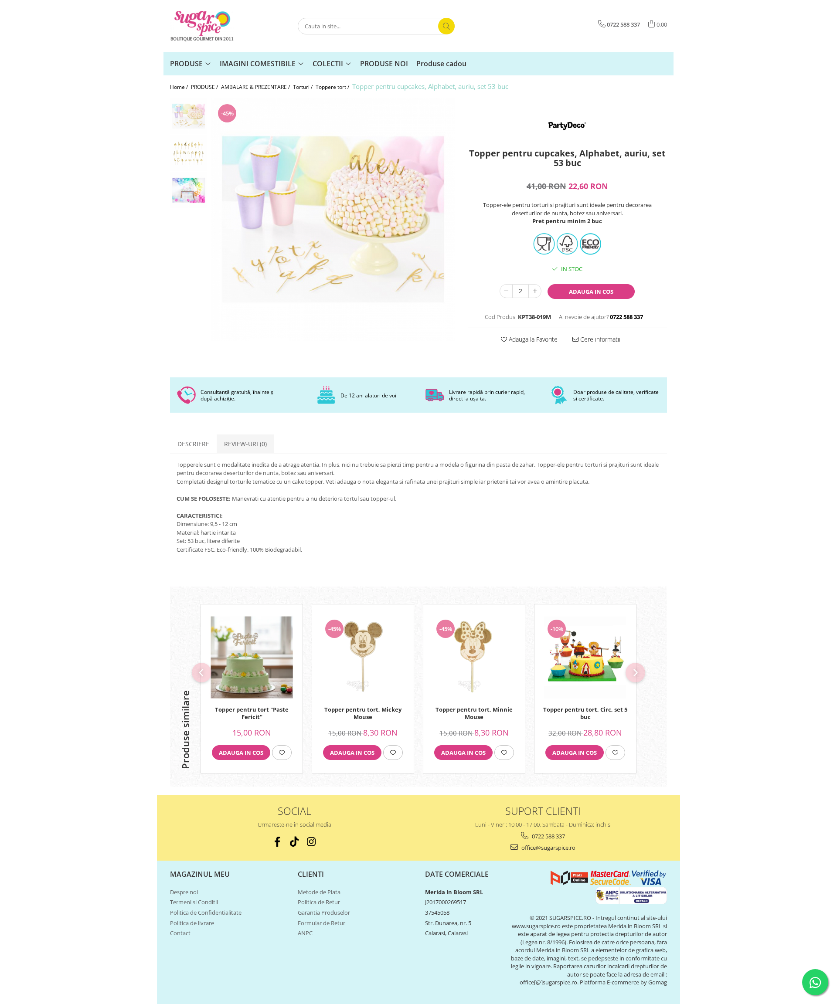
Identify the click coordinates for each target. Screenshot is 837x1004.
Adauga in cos (591, 291)
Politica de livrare (192, 923)
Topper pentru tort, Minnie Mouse (474, 713)
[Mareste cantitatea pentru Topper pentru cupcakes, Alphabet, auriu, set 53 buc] (534, 291)
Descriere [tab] (193, 444)
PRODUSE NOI (384, 63)
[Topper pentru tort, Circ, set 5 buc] (585, 657)
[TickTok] (294, 841)
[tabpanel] (333, 219)
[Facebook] (277, 841)
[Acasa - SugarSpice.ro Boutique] (213, 26)
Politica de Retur (319, 902)
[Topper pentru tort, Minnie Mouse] (474, 657)
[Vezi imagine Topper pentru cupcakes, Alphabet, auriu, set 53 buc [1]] (188, 153)
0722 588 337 (548, 836)
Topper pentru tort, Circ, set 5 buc (585, 713)
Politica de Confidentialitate (206, 912)
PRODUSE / (205, 87)
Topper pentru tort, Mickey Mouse (362, 713)
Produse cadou (441, 63)
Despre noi (184, 892)
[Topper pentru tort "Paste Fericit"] (252, 657)
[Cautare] (446, 26)
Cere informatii (599, 339)
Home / (179, 87)
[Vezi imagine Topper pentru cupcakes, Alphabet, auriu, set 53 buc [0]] (188, 116)
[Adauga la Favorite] (282, 752)
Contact (180, 933)
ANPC (305, 933)
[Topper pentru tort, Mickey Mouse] (363, 657)
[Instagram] (311, 841)
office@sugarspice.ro (547, 847)
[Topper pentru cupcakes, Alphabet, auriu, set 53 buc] (333, 219)
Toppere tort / (333, 87)
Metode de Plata (319, 892)
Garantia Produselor (324, 912)
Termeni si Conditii (194, 902)
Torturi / (303, 87)
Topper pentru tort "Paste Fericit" (252, 713)
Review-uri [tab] (245, 444)
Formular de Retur (321, 923)
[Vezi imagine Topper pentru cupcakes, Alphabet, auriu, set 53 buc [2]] (188, 190)
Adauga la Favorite (532, 339)
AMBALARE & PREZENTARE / (256, 87)
